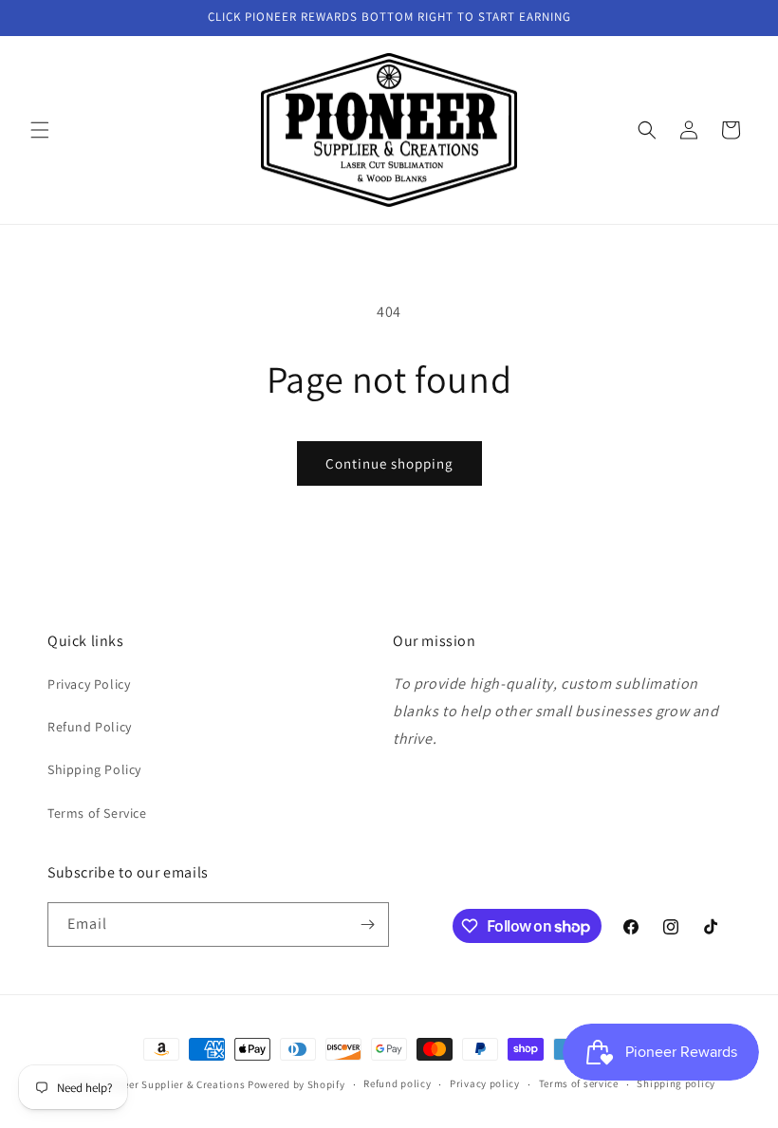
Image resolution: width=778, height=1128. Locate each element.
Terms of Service (97, 813)
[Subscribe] (367, 924)
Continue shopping (389, 463)
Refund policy (397, 1083)
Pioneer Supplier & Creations (174, 1084)
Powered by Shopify (296, 1084)
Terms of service (579, 1083)
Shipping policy (676, 1083)
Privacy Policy (88, 684)
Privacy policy (485, 1083)
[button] (40, 130)
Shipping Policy (94, 769)
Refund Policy (89, 726)
